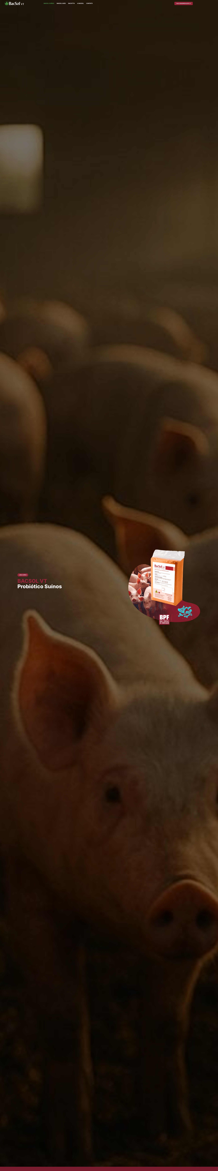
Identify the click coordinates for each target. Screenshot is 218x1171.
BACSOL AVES (61, 3)
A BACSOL (80, 3)
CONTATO (89, 3)
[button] (22, 574)
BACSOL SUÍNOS (49, 3)
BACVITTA (71, 3)
